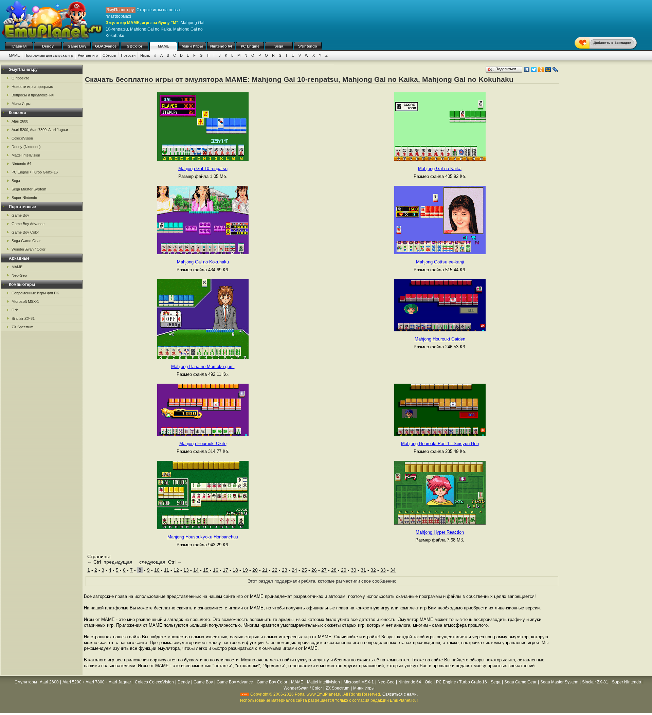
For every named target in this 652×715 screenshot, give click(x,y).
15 (206, 570)
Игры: (145, 55)
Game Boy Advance (28, 224)
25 (304, 570)
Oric (15, 310)
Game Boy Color (25, 232)
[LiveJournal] (555, 69)
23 (284, 570)
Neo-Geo (19, 275)
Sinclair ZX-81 (23, 318)
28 (334, 570)
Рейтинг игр (88, 55)
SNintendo (307, 46)
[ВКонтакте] (526, 69)
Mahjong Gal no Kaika (439, 168)
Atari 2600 (20, 121)
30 (353, 570)
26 (314, 570)
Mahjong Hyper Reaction (440, 532)
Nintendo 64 (221, 46)
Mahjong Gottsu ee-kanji (440, 261)
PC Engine (250, 46)
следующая (152, 562)
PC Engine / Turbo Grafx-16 (35, 172)
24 (294, 570)
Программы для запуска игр (48, 55)
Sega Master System (29, 189)
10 (157, 570)
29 (343, 570)
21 (265, 570)
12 (176, 570)
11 (166, 570)
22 (274, 570)
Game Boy (77, 46)
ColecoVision (22, 138)
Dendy (48, 46)
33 (383, 570)
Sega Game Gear (26, 241)
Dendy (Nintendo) (26, 147)
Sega (278, 46)
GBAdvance (105, 46)
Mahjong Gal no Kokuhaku (203, 261)
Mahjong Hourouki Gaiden (440, 339)
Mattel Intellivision (26, 155)
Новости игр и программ (33, 87)
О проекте (20, 78)
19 (245, 570)
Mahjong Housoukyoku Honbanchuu (202, 536)
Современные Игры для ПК (35, 293)
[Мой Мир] (548, 69)
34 (393, 570)
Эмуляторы (26, 682)
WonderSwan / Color (29, 249)
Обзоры (109, 55)
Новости (128, 55)
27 (324, 570)
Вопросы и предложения (33, 95)
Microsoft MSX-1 (25, 301)
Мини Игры (192, 46)
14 (196, 570)
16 (215, 570)
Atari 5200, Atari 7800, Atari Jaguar (40, 130)
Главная (19, 46)
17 (225, 570)
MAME (163, 46)
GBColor (134, 46)
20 (255, 570)
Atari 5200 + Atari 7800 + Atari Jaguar (96, 682)
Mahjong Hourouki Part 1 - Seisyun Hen (440, 443)
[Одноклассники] (541, 69)
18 (235, 570)
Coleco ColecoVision (154, 682)
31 (363, 570)
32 (373, 570)
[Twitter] (534, 69)
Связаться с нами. (400, 694)
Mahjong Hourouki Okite (203, 443)
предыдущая (118, 562)
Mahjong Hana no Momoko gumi (203, 366)
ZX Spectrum (22, 327)
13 (186, 570)
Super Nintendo (24, 198)
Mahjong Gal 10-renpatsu (203, 168)
